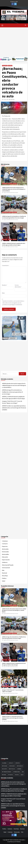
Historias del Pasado (7, 565)
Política (4, 578)
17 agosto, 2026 (5, 192)
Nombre (4, 285)
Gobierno (10, 183)
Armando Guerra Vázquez (13, 192)
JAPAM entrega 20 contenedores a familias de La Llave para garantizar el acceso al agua (12, 392)
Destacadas (4, 65)
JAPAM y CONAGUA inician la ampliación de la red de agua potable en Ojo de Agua (13, 397)
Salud (3, 581)
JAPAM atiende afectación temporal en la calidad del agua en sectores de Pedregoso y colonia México (13, 189)
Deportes (5, 546)
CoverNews (10, 841)
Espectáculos (6, 559)
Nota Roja (10, 65)
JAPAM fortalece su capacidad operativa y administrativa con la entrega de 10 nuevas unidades (14, 407)
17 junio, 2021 (6, 99)
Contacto (5, 543)
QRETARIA (12, 99)
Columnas (5, 541)
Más (3, 570)
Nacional (14, 183)
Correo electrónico (18, 286)
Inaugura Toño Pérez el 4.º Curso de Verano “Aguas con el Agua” (12, 402)
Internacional (6, 567)
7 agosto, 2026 (5, 246)
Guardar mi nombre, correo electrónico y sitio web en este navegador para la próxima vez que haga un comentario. (13, 302)
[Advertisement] (14, 42)
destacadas (5, 549)
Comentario (5, 265)
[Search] (25, 25)
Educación (5, 557)
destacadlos (5, 554)
